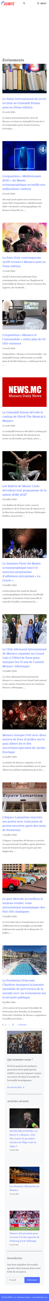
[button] (24, 3)
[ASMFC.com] (8, 3)
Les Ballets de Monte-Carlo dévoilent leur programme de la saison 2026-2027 (24, 490)
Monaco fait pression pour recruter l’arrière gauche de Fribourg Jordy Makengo (24, 1237)
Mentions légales (24, 1297)
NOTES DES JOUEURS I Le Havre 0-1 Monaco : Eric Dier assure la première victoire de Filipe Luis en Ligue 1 (24, 1139)
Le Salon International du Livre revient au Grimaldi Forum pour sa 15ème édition (24, 103)
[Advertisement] (24, 32)
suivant (21, 1024)
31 (13, 1024)
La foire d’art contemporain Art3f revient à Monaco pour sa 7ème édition (24, 262)
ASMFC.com (11, 1297)
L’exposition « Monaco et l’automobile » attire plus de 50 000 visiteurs (24, 339)
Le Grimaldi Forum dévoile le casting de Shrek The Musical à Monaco (24, 417)
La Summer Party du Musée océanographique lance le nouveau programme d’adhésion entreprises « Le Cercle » (21, 572)
